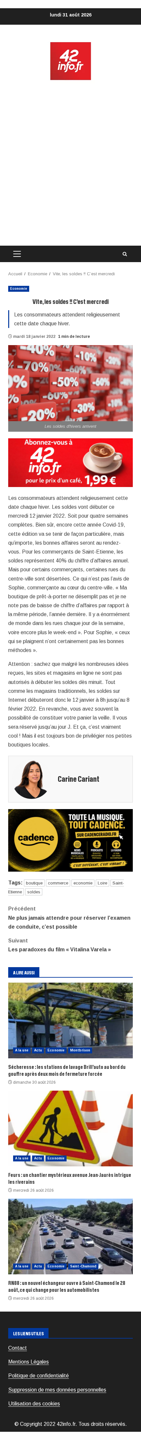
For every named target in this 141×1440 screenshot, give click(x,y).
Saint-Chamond (83, 1266)
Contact (17, 1348)
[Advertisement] (70, 163)
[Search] (124, 254)
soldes (33, 891)
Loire (102, 883)
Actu (38, 1050)
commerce (58, 883)
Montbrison (80, 1050)
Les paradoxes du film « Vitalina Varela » (59, 945)
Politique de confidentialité (38, 1375)
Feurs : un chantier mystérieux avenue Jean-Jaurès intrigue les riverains (70, 1128)
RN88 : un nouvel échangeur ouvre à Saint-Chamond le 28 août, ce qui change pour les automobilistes (70, 1236)
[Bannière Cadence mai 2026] (70, 840)
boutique (34, 883)
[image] (70, 462)
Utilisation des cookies (34, 1403)
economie (82, 883)
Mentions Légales (28, 1362)
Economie (18, 288)
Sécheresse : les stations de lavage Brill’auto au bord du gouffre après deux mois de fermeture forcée (70, 1020)
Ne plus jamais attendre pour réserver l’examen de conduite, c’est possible (69, 917)
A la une (22, 1050)
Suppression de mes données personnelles (57, 1390)
